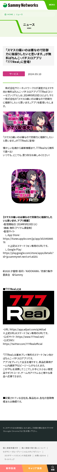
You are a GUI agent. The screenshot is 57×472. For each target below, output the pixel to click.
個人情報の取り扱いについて (34, 448)
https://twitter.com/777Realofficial (22, 343)
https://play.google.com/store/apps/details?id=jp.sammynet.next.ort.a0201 (28, 254)
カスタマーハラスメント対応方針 (17, 455)
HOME (10, 14)
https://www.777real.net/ (30, 336)
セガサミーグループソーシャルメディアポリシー (22, 452)
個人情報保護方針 (10, 448)
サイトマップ (9, 459)
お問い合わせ (40, 455)
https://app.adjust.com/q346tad (28, 329)
